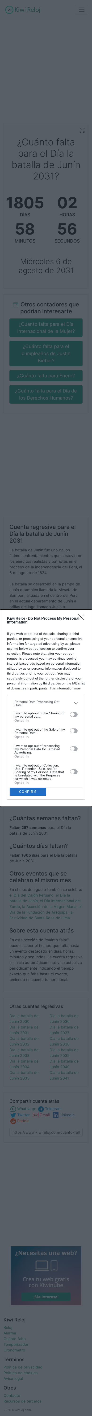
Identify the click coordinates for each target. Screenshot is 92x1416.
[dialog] (46, 708)
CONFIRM (28, 791)
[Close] (82, 618)
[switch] (74, 714)
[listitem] (46, 703)
